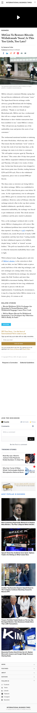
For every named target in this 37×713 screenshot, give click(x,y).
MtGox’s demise (9, 261)
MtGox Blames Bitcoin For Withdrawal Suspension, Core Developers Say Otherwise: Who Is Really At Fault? (17, 315)
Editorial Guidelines (27, 362)
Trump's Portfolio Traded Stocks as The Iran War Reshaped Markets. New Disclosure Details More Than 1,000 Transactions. (17, 622)
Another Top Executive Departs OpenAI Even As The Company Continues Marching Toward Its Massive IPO (17, 589)
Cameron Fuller (8, 47)
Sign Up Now (7, 487)
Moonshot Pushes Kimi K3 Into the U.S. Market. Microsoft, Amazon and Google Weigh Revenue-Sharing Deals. (17, 654)
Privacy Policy (26, 349)
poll (23, 230)
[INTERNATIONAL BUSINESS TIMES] (19, 3)
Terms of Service (14, 349)
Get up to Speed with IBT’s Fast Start (24, 483)
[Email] (21, 53)
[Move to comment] (25, 53)
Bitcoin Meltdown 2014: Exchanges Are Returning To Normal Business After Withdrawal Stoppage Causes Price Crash (16, 308)
